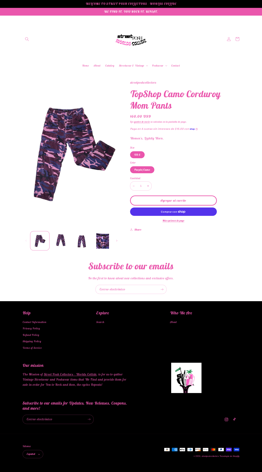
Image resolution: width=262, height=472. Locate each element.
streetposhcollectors (210, 456)
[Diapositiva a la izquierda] (26, 240)
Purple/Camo (142, 169)
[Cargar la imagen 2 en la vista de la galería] (60, 240)
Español (31, 454)
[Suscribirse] (162, 289)
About (173, 322)
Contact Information (34, 322)
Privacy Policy (31, 328)
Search (100, 322)
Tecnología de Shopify (229, 456)
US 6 (137, 154)
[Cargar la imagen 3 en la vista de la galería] (81, 240)
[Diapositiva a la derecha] (117, 240)
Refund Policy (31, 335)
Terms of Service (32, 348)
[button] (27, 39)
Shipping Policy (32, 341)
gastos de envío (142, 121)
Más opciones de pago (173, 220)
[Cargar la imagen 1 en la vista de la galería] (39, 240)
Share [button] (137, 229)
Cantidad (135, 178)
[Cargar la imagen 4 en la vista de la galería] (102, 240)
